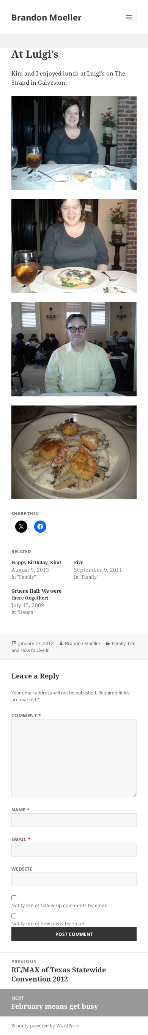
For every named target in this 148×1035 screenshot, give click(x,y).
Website (22, 869)
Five (78, 562)
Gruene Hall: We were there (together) (36, 594)
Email (21, 839)
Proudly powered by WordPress (45, 1025)
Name (20, 809)
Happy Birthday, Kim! (36, 562)
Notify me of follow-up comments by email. (60, 905)
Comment (26, 715)
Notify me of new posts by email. (48, 923)
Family (119, 643)
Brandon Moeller (46, 17)
